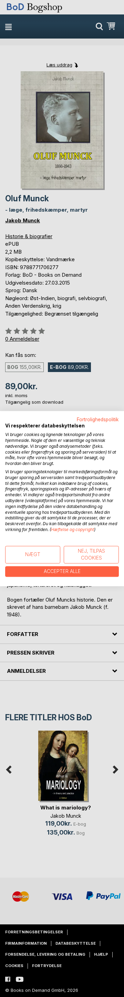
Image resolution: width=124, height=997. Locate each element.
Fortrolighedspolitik (98, 419)
